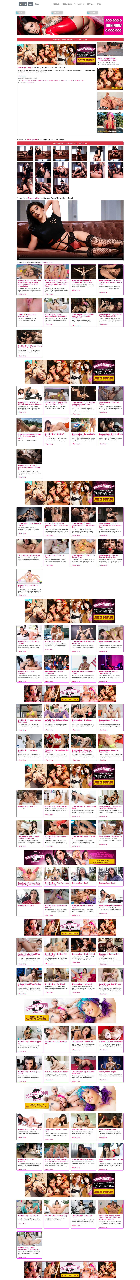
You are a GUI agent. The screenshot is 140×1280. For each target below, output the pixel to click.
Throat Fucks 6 (35, 1129)
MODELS (55, 4)
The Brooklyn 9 (89, 954)
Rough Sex (80, 80)
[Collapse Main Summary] (21, 76)
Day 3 (86, 883)
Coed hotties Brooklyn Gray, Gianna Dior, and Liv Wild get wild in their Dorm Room (56, 283)
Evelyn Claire (22, 523)
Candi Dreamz (104, 984)
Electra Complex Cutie (111, 1160)
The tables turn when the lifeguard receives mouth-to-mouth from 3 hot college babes (29, 283)
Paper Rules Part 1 (84, 837)
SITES (99, 4)
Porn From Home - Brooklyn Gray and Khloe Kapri (29, 884)
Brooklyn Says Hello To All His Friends (110, 807)
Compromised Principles (109, 955)
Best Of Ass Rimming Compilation (29, 955)
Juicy (59, 641)
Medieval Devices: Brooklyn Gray (108, 556)
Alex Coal (48, 1072)
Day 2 (113, 883)
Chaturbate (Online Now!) (107, 60)
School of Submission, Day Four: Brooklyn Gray (29, 467)
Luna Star (102, 1042)
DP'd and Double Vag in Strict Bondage (30, 347)
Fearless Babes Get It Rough (56, 751)
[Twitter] (25, 4)
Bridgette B (103, 954)
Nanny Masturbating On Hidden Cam (55, 315)
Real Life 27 (61, 984)
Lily (19, 555)
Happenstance (116, 836)
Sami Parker (49, 671)
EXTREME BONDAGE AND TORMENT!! (82, 281)
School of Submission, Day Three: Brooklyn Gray (57, 525)
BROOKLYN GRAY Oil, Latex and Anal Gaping (29, 403)
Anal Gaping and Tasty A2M (84, 642)
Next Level (88, 984)
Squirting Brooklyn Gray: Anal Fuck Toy (82, 751)
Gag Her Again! (89, 1159)
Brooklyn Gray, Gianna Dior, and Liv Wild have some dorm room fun (110, 1217)
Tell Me (113, 1129)
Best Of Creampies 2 (60, 1072)
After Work (34, 806)
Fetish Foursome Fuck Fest (29, 524)
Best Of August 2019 (56, 1130)
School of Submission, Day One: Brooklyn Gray (110, 525)
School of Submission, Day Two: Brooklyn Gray (83, 525)
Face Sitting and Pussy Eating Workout (57, 721)
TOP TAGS (90, 4)
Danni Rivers (49, 1129)
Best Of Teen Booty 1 (115, 1042)
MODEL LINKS (67, 4)
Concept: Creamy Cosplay (108, 672)
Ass (46, 80)
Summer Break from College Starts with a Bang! (56, 1160)
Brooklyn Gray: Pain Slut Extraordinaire (110, 315)
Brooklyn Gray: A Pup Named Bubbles (111, 435)
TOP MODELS (79, 4)
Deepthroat (73, 80)
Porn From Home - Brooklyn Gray (57, 884)
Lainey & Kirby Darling (106, 58)
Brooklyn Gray (24, 67)
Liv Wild (48, 720)
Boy (23, 80)
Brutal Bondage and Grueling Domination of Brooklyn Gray (83, 404)
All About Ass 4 (116, 905)
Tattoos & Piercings (38, 80)
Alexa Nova (49, 750)
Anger (113, 1072)
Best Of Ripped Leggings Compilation (29, 837)
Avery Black (76, 1129)
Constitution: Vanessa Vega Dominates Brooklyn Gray (83, 316)
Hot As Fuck (88, 1042)
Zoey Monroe (23, 836)
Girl (26, 80)
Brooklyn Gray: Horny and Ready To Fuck (56, 403)
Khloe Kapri (22, 883)
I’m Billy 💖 (22, 314)
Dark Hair (50, 80)
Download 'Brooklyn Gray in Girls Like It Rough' (70, 40)
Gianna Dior (103, 1216)
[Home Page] (21, 4)
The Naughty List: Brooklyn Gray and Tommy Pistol (110, 282)
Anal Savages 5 (62, 806)
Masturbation (58, 80)
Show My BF (34, 1216)
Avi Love (21, 984)
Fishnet (30, 80)
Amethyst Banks (24, 954)
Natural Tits (65, 80)
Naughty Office (87, 1129)
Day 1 (32, 905)
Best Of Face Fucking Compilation (29, 985)
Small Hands (30, 82)
